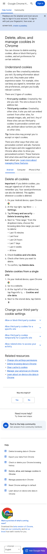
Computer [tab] (21, 170)
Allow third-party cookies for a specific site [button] (19, 327)
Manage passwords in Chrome (21, 480)
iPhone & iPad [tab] (34, 170)
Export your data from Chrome (21, 457)
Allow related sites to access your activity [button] (20, 345)
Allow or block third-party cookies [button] (20, 320)
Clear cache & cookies (17, 367)
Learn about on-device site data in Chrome (23, 492)
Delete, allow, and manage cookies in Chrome (25, 472)
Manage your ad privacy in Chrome (22, 371)
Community (19, 10)
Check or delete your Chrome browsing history (25, 464)
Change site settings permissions (22, 360)
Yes (17, 400)
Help (7, 445)
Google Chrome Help (18, 3)
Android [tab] (10, 170)
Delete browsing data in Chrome (21, 364)
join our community (13, 529)
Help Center (7, 10)
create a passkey (20, 26)
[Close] (44, 16)
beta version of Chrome (23, 526)
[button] (4, 4)
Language (10, 546)
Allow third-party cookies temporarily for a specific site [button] (18, 336)
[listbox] (12, 549)
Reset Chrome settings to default (22, 485)
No (29, 400)
